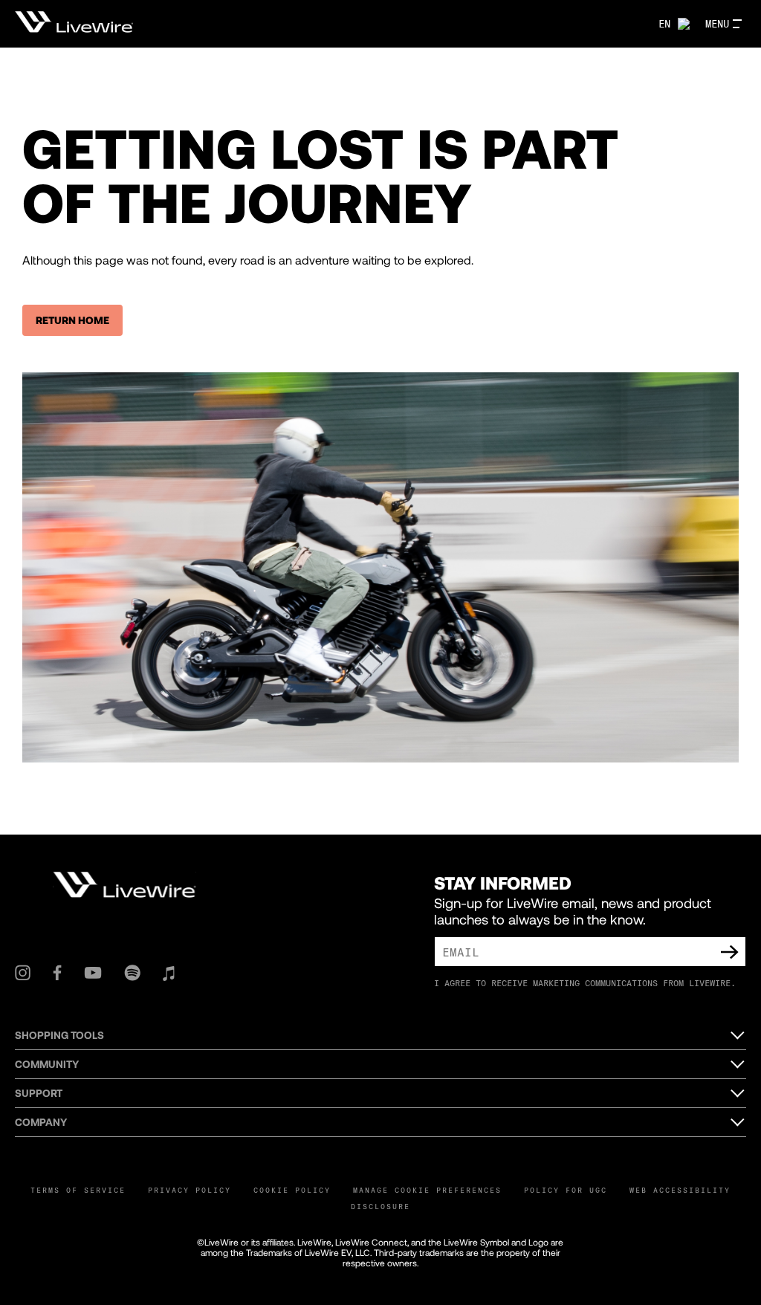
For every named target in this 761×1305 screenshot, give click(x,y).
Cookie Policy (292, 1189)
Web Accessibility (680, 1189)
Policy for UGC (565, 1189)
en (664, 23)
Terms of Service (78, 1189)
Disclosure (380, 1206)
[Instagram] (22, 973)
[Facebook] (57, 973)
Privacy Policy (189, 1189)
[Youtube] (93, 973)
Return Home (72, 320)
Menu (717, 23)
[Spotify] (132, 973)
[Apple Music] (169, 973)
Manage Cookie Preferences (427, 1189)
